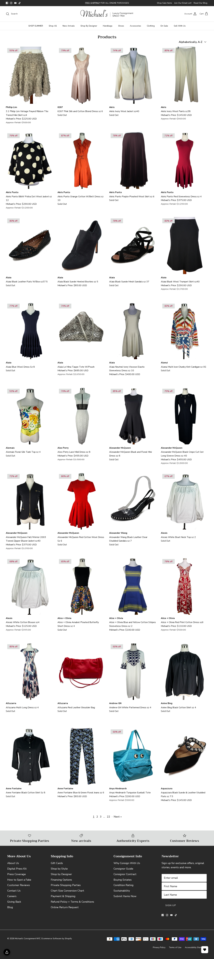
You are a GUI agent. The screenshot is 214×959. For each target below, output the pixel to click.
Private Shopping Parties (66, 887)
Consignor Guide (123, 871)
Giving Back (14, 904)
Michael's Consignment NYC (27, 941)
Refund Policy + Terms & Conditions (72, 904)
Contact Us (14, 893)
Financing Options (61, 882)
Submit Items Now (125, 898)
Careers (11, 898)
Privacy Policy (159, 949)
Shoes (121, 28)
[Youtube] (15, 4)
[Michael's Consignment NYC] (107, 16)
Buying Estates (123, 882)
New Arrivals (69, 28)
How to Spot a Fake (19, 882)
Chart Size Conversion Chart (67, 893)
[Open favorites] (204, 949)
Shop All (53, 28)
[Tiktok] (19, 4)
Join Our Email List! (182, 4)
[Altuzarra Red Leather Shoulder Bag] (81, 673)
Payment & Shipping (63, 898)
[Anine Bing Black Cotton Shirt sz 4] (184, 673)
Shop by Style (59, 871)
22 (108, 819)
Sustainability (122, 893)
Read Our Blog (200, 4)
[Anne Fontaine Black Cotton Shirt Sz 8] (29, 759)
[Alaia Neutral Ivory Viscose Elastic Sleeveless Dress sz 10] (132, 333)
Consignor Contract (125, 876)
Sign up (170, 907)
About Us (13, 865)
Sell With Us (180, 28)
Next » (118, 819)
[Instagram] (11, 4)
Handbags (107, 28)
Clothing (151, 28)
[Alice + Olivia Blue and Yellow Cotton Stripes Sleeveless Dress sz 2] (132, 588)
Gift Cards (57, 865)
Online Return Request (65, 909)
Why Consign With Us (127, 865)
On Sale (164, 28)
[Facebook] (7, 4)
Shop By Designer (89, 28)
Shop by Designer (61, 876)
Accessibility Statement (196, 949)
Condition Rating (123, 887)
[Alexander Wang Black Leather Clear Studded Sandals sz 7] (132, 503)
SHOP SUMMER (35, 28)
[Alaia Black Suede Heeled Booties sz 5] (81, 248)
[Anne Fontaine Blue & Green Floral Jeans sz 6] (81, 759)
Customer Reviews (18, 887)
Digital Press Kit (17, 871)
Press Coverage (16, 876)
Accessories (135, 28)
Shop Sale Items (164, 4)
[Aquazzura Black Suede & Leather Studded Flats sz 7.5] (184, 759)
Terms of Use (175, 949)
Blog (10, 909)
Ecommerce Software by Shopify (56, 941)
